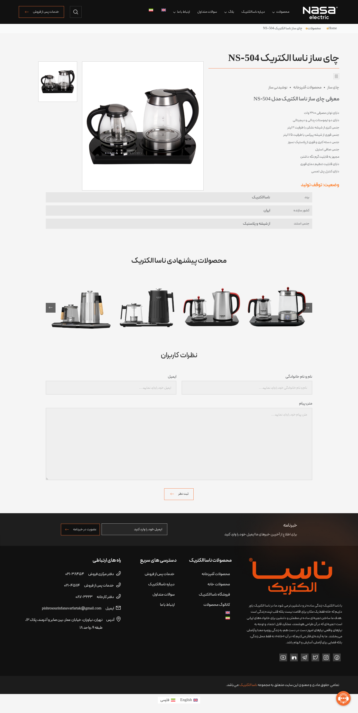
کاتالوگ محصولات (216, 605)
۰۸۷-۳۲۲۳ (94, 597)
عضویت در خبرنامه (85, 529)
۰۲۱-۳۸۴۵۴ (89, 574)
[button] (51, 308)
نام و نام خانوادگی (298, 377)
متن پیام (305, 403)
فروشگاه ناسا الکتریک (214, 594)
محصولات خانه (218, 584)
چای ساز (333, 87)
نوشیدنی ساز (277, 87)
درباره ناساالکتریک (253, 11)
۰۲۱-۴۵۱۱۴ (89, 585)
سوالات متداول (207, 11)
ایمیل (172, 377)
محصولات (282, 11)
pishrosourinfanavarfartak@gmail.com (78, 608)
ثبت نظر (183, 493)
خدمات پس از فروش (46, 11)
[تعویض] (163, 10)
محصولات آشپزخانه (307, 87)
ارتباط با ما (183, 11)
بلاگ (231, 11)
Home (333, 28)
